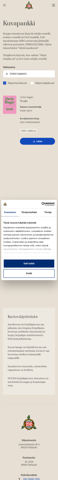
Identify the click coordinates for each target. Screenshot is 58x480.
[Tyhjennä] (6, 73)
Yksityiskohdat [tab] (29, 212)
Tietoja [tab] (47, 212)
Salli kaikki (29, 263)
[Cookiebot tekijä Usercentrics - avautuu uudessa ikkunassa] (42, 204)
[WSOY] (29, 5)
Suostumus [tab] (10, 212)
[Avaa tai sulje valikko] (54, 5)
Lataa (39, 142)
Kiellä (29, 273)
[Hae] (4, 5)
